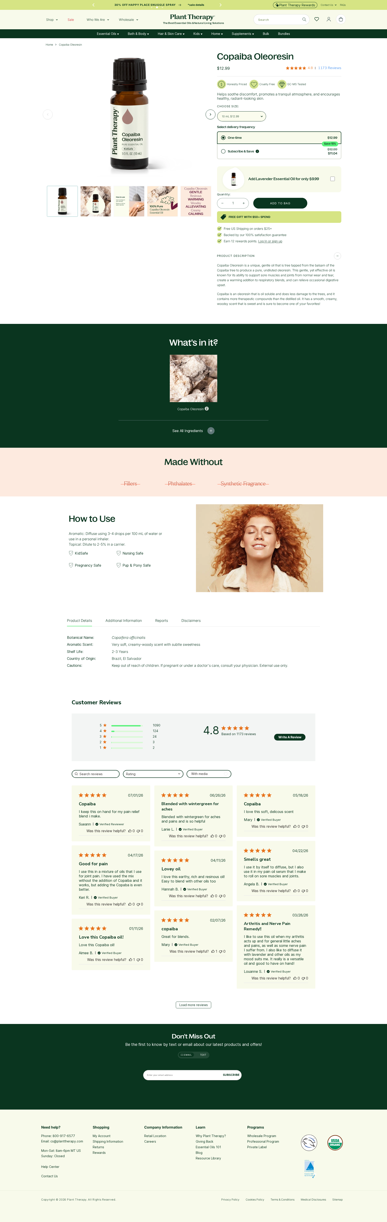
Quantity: (224, 194)
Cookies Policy (255, 1199)
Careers (150, 1141)
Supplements (242, 34)
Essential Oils (107, 34)
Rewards (99, 1152)
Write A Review (289, 737)
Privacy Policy (230, 1199)
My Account (101, 1136)
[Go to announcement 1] (151, 6)
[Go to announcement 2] (157, 6)
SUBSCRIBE (231, 1074)
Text (203, 1054)
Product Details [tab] (79, 620)
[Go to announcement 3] (162, 6)
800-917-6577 (64, 1136)
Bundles (284, 34)
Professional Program (263, 1141)
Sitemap (337, 1199)
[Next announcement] (220, 4)
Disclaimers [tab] (191, 620)
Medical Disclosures (313, 1199)
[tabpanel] (193, 653)
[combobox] (281, 20)
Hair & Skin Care (170, 34)
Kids (197, 34)
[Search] (304, 19)
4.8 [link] (310, 68)
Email (187, 1054)
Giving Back (204, 1141)
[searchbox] (96, 774)
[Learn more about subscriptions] (257, 151)
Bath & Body (137, 34)
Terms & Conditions (283, 1199)
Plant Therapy (76, 1199)
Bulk (266, 34)
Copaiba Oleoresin (70, 44)
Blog (199, 1152)
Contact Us (49, 1176)
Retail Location (155, 1136)
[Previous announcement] (93, 4)
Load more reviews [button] (193, 1005)
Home (216, 34)
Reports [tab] (161, 620)
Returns (98, 1147)
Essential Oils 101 (208, 1147)
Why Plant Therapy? (211, 1136)
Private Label (257, 1147)
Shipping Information (108, 1141)
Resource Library (208, 1158)
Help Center (50, 1167)
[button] (327, 5)
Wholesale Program (261, 1136)
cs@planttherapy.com (66, 1141)
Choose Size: (228, 106)
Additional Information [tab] (123, 620)
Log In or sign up (270, 241)
